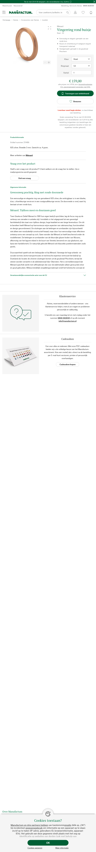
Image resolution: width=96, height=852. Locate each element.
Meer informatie (61, 848)
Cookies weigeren (35, 848)
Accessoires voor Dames (30, 20)
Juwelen (45, 20)
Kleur (66, 59)
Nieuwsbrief (18, 6)
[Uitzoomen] (45, 62)
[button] (49, 28)
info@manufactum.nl (67, 321)
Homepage (6, 20)
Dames (15, 20)
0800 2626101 (64, 318)
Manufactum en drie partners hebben (29, 825)
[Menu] (4, 12)
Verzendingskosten (85, 84)
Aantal (66, 73)
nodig (68, 825)
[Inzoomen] (48, 62)
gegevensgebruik (33, 828)
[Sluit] (94, 1)
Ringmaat (65, 66)
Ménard (29, 155)
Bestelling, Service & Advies (77, 6)
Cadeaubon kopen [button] (68, 364)
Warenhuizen (7, 6)
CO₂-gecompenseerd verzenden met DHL (75, 87)
